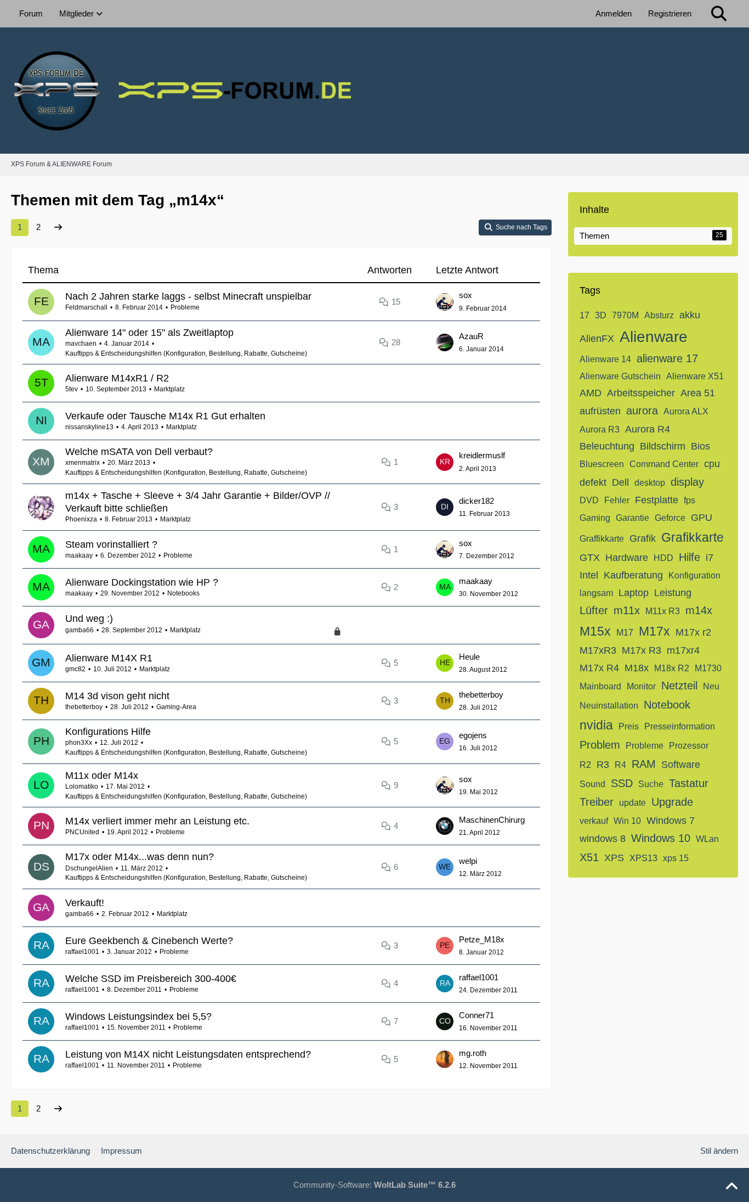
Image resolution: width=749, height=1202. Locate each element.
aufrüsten (600, 411)
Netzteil (679, 685)
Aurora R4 (647, 429)
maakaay (79, 555)
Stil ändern (719, 1150)
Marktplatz (169, 389)
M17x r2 (693, 632)
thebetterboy (84, 707)
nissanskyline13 (89, 427)
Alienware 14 (605, 359)
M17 (624, 632)
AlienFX (597, 338)
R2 (585, 764)
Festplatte (656, 500)
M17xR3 (598, 650)
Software (680, 764)
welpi (468, 861)
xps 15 (676, 858)
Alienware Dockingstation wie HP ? (141, 582)
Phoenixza (81, 519)
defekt (593, 482)
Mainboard (600, 686)
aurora (642, 411)
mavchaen (81, 343)
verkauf (594, 820)
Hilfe (689, 557)
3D (600, 315)
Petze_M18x (481, 939)
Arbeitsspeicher (641, 392)
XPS (614, 857)
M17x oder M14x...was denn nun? (139, 856)
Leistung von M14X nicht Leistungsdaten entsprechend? (188, 1054)
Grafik (642, 538)
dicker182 (476, 500)
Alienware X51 (695, 376)
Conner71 (476, 1015)
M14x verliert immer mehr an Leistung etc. (157, 821)
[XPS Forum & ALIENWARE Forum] (374, 90)
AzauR (471, 336)
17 (584, 315)
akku (689, 315)
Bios (700, 446)
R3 (603, 764)
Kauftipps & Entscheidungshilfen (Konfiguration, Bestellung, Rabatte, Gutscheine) (186, 353)
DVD (589, 500)
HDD (663, 558)
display (687, 482)
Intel (589, 575)
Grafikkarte (692, 537)
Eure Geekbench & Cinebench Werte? (149, 940)
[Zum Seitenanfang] (731, 1187)
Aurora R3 (600, 429)
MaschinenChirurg (492, 819)
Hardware (626, 557)
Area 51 (697, 392)
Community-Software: (374, 1184)
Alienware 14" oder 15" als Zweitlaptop (149, 332)
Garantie (632, 518)
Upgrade (672, 802)
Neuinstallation (609, 705)
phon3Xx (78, 742)
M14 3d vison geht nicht (117, 695)
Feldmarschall (86, 307)
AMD (591, 392)
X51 (589, 857)
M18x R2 (671, 668)
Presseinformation (679, 726)
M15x (595, 631)
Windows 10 (660, 838)
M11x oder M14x (101, 775)
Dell (620, 482)
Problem (600, 745)
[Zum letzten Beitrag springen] (444, 302)
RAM (644, 764)
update (632, 802)
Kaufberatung (633, 575)
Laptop (634, 592)
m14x (698, 610)
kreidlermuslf (482, 455)
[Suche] (719, 13)
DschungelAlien (89, 868)
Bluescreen (602, 464)
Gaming (595, 518)
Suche (650, 784)
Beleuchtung (607, 446)
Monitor (641, 686)
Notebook (667, 705)
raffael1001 (82, 952)
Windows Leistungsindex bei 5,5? (138, 1016)
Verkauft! (84, 902)
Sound (592, 784)
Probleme (185, 307)
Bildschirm (662, 446)
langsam (596, 593)
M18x (637, 667)
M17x (654, 631)
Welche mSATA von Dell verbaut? (139, 451)
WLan (707, 839)
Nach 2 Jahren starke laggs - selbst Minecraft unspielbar (188, 296)
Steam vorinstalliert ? (111, 544)
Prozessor (688, 745)
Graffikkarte (602, 538)
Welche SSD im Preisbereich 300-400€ (150, 978)
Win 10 (627, 820)
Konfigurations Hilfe (108, 731)
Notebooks (183, 593)
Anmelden (613, 13)
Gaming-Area (176, 707)
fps (689, 500)
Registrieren (669, 13)
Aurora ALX (685, 411)
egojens (473, 735)
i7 (709, 557)
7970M (625, 315)
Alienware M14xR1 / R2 (117, 378)
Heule (469, 656)
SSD (622, 783)
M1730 (708, 668)
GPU (701, 517)
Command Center (664, 464)
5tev (71, 389)
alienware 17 (667, 358)
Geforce (670, 518)
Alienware (654, 336)
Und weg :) (89, 618)
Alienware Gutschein (620, 376)
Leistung (672, 592)
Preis (629, 726)
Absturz (659, 315)
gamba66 (79, 630)
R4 (620, 764)
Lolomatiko (81, 786)
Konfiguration (694, 575)
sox (465, 295)
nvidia (596, 725)
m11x (627, 610)
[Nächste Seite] (58, 227)
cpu (712, 463)
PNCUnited (82, 832)
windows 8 (603, 838)
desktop (649, 482)
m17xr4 (683, 650)
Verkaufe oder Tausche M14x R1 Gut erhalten (165, 416)
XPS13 (643, 858)
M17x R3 (641, 650)
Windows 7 (670, 820)
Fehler (616, 500)
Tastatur (688, 783)
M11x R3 (662, 611)
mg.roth (472, 1053)
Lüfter (594, 610)
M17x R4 (599, 667)
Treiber (597, 802)
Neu (711, 686)
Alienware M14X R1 (108, 658)
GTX (590, 557)
